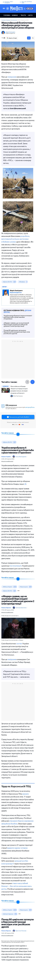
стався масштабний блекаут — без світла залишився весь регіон (16, 886)
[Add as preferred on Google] (7, 8)
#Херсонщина (24, 586)
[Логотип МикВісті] (16, 8)
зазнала (25, 794)
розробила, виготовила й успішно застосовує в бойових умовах (15, 239)
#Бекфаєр (22, 281)
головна (6, 15)
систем (19, 643)
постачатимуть (16, 566)
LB (25, 484)
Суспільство (14, 20)
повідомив (12, 77)
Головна (3, 20)
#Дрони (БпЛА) (7, 281)
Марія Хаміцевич (10, 32)
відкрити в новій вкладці (7, 461)
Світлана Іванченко (21, 607)
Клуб (30, 8)
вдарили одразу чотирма (17, 848)
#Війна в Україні (7, 586)
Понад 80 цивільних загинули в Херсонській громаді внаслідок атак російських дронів (17, 331)
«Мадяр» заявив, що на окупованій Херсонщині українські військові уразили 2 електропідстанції (16, 324)
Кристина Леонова (21, 930)
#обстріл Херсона (8, 914)
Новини (8, 20)
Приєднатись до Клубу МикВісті (19, 417)
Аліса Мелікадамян (20, 456)
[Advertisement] (18, 361)
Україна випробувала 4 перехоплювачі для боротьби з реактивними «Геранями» (18, 317)
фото (30, 15)
